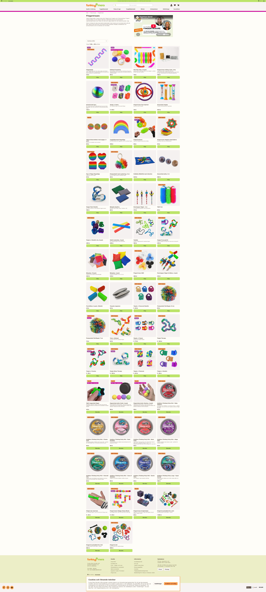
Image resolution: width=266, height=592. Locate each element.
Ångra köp (113, 572)
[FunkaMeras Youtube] (12, 587)
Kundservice (114, 563)
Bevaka (97, 412)
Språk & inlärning (90, 9)
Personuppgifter (138, 567)
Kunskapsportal (138, 561)
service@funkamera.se (95, 569)
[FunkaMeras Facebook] (4, 587)
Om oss (136, 563)
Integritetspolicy (101, 588)
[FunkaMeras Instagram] (8, 587)
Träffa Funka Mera (139, 565)
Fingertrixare (100, 12)
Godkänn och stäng (170, 583)
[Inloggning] (171, 5)
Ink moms (10, 1)
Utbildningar (166, 9)
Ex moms (5, 1)
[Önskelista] (174, 5)
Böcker (143, 9)
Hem (87, 12)
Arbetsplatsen (154, 9)
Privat (160, 569)
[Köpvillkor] (248, 588)
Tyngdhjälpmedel (130, 9)
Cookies (136, 569)
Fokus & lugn (117, 9)
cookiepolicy (115, 588)
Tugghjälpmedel (103, 9)
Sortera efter (91, 41)
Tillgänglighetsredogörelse (141, 570)
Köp (121, 112)
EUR (261, 1)
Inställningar (158, 583)
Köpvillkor (113, 561)
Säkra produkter (115, 569)
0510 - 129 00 (92, 568)
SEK (264, 1)
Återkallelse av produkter (117, 567)
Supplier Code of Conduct (117, 570)
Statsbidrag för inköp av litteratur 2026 (144, 572)
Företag (167, 569)
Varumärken (177, 9)
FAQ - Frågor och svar (116, 565)
